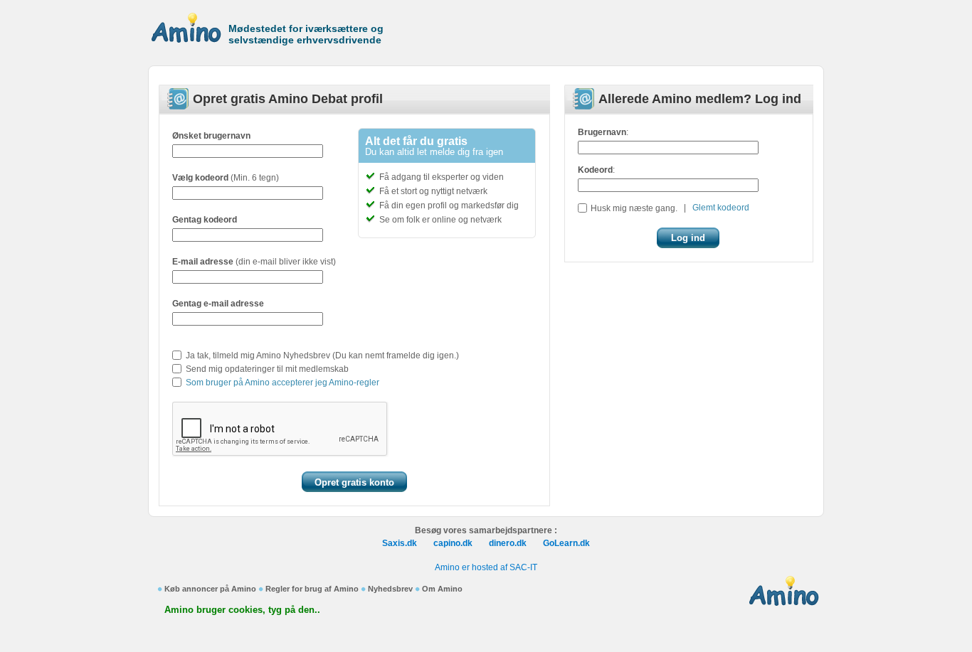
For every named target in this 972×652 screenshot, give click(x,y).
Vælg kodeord (200, 178)
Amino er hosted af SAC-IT (486, 567)
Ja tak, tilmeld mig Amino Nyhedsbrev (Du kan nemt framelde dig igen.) (322, 355)
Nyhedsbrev (390, 588)
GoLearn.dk (566, 543)
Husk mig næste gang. (634, 208)
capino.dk (452, 543)
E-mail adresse (202, 262)
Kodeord (595, 170)
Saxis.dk (399, 543)
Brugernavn (602, 132)
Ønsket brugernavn (211, 136)
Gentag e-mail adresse (218, 304)
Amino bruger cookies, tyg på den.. (242, 609)
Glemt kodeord (720, 208)
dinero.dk (508, 543)
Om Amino (442, 588)
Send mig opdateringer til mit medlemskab (267, 369)
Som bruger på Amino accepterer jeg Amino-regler (282, 383)
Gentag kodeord (204, 220)
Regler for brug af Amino (312, 588)
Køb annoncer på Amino (210, 588)
